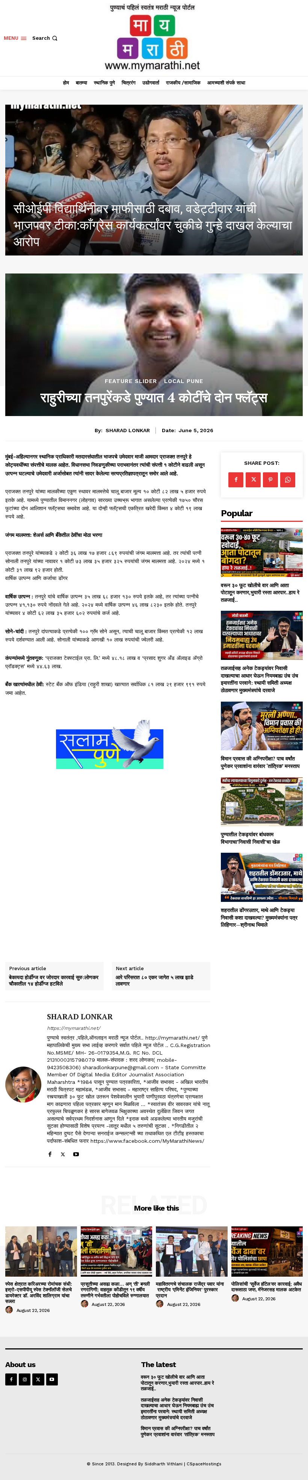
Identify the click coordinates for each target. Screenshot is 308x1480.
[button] (45, 38)
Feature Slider (131, 381)
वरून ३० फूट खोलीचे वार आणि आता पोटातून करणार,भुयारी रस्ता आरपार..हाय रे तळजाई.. (260, 592)
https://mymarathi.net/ (73, 1028)
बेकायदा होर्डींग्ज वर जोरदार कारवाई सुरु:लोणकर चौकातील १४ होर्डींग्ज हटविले (53, 980)
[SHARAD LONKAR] (23, 1084)
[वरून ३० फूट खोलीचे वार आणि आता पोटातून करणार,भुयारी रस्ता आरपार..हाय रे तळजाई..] (262, 552)
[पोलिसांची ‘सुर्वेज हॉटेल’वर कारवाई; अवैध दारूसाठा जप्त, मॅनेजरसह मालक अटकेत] (267, 1251)
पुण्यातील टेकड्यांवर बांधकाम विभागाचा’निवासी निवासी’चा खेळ (250, 838)
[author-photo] (10, 1310)
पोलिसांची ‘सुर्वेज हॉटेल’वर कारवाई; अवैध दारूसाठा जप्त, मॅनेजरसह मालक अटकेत (266, 1287)
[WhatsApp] (287, 479)
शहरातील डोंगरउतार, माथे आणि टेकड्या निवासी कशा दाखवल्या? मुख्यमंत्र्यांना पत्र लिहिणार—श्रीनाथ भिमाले (259, 917)
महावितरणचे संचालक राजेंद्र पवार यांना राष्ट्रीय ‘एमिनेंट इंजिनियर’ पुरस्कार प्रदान (190, 1289)
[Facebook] (50, 1152)
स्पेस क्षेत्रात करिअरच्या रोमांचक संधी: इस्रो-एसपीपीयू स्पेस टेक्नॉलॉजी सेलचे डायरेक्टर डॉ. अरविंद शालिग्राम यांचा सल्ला (38, 1292)
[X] (63, 1152)
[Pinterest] (270, 479)
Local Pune (183, 381)
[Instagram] (24, 1379)
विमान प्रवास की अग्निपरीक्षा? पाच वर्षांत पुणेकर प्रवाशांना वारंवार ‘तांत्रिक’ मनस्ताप (260, 762)
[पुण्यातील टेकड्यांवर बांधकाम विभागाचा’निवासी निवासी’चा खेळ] (262, 801)
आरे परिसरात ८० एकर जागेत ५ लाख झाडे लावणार (154, 980)
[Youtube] (76, 1152)
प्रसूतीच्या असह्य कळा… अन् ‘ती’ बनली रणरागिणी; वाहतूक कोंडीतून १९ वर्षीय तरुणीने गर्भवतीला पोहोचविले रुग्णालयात (115, 1289)
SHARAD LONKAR (128, 430)
